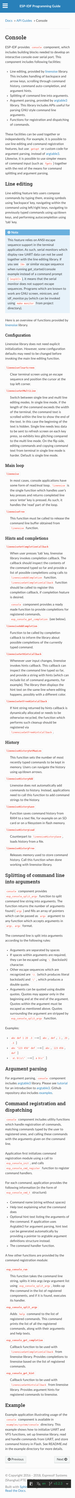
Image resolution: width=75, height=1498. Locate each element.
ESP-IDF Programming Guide (40, 6)
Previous (17, 1459)
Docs (8, 20)
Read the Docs (15, 1490)
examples (45, 1093)
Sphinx (24, 1487)
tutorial (62, 1083)
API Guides (24, 20)
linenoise (51, 71)
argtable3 (60, 100)
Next (60, 1459)
